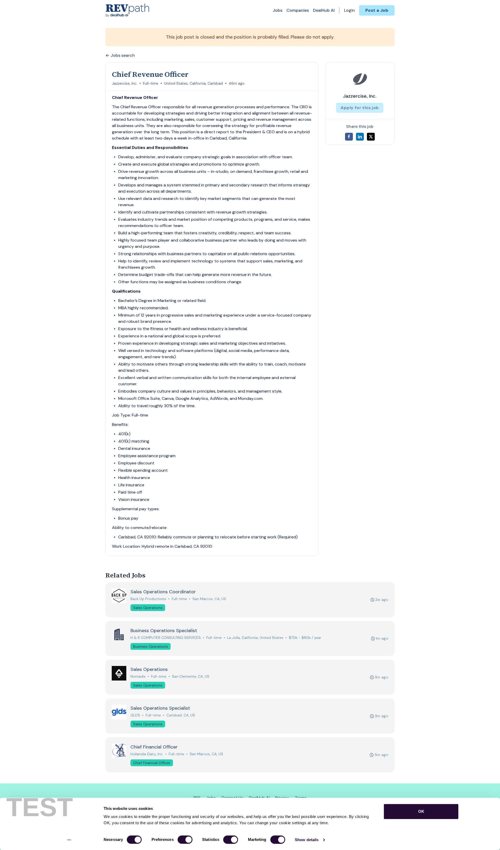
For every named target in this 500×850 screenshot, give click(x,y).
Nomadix (138, 676)
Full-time (150, 83)
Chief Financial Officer (151, 762)
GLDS (135, 715)
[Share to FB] (349, 137)
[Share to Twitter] (371, 137)
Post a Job (376, 10)
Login (349, 10)
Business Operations (150, 646)
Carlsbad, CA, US (180, 715)
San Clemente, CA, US (190, 676)
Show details (306, 840)
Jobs (277, 10)
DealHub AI (324, 10)
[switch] (185, 839)
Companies (297, 10)
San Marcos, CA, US (209, 598)
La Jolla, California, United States (255, 637)
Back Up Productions (148, 598)
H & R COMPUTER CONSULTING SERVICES (165, 637)
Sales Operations (147, 607)
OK (421, 811)
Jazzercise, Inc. (124, 83)
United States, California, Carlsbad (193, 83)
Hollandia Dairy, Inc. (146, 754)
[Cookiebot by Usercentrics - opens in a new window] (69, 840)
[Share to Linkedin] (360, 137)
